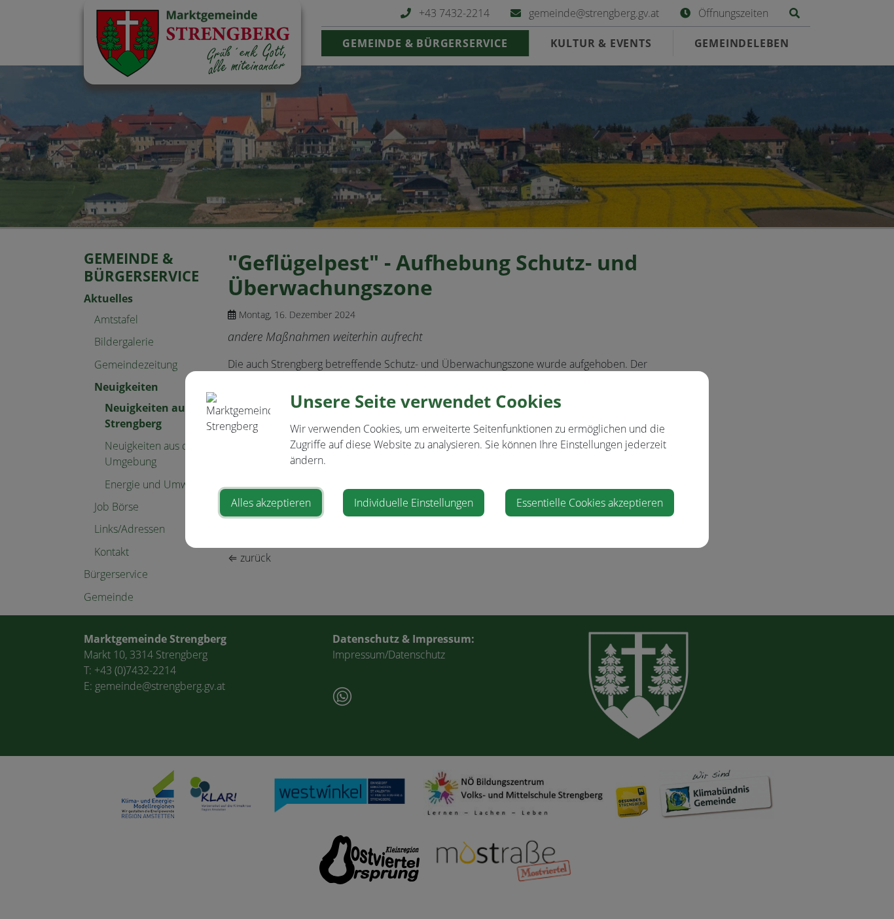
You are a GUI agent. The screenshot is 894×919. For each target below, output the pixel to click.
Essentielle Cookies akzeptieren (589, 503)
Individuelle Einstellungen (413, 503)
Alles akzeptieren (271, 503)
